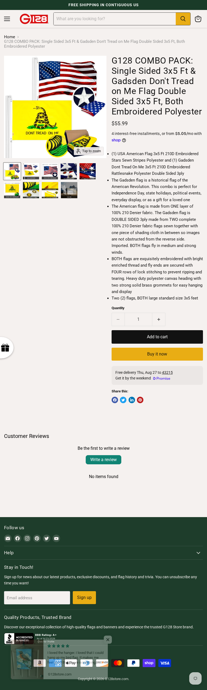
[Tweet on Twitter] (123, 400)
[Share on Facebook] (115, 400)
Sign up (84, 597)
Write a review (103, 459)
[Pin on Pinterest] (140, 400)
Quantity (118, 308)
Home (9, 37)
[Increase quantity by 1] (158, 319)
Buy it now (157, 354)
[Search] (183, 19)
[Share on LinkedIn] (132, 400)
